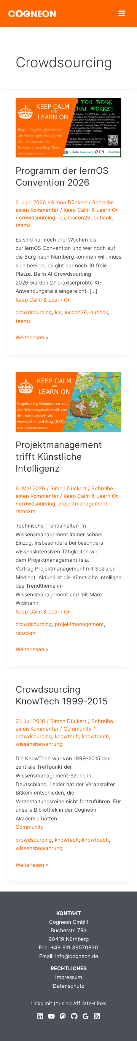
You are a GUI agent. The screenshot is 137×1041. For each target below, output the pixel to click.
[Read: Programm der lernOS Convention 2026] (69, 127)
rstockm (25, 511)
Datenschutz (68, 986)
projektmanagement (82, 504)
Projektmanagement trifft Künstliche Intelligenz (59, 456)
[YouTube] (51, 1016)
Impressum (68, 977)
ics (61, 218)
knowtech (67, 736)
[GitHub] (74, 1016)
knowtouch (95, 736)
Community (78, 729)
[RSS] (97, 1016)
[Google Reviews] (85, 1016)
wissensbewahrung (39, 744)
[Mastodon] (62, 1016)
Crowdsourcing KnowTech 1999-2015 (62, 695)
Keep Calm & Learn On (91, 210)
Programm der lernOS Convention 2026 (62, 176)
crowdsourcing (37, 218)
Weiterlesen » (32, 338)
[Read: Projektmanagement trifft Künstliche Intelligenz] (69, 401)
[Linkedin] (40, 1016)
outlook (103, 218)
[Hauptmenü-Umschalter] (122, 13)
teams (23, 225)
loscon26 (79, 218)
